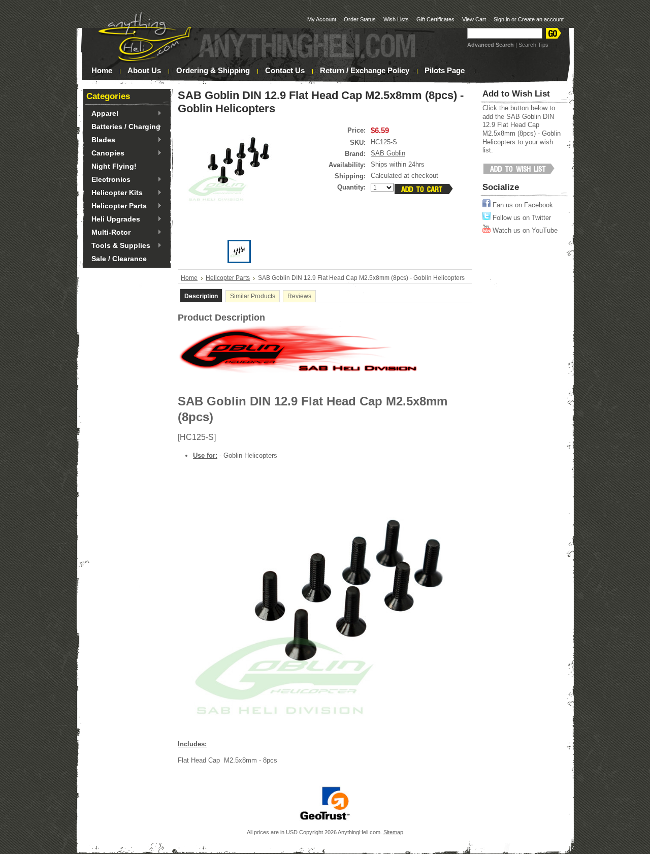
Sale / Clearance (119, 259)
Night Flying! (114, 166)
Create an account (541, 19)
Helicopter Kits (114, 193)
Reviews (299, 296)
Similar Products (252, 296)
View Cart (474, 19)
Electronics (108, 179)
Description (201, 296)
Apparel (102, 113)
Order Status (360, 19)
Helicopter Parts (116, 206)
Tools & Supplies (118, 245)
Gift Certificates (435, 19)
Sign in (502, 19)
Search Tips (533, 45)
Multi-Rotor (108, 232)
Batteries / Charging (123, 127)
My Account (321, 19)
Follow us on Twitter (521, 218)
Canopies (105, 153)
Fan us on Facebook (522, 205)
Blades (100, 140)
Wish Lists (396, 19)
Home (189, 278)
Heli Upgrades (113, 219)
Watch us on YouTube (524, 230)
